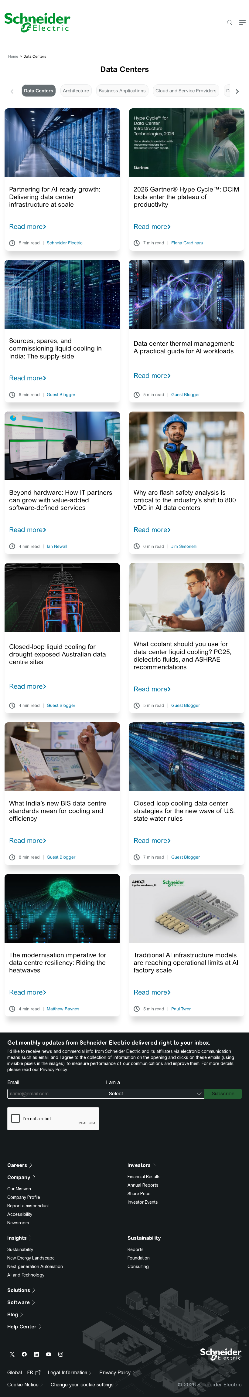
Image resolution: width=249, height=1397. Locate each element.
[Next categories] (237, 90)
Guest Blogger (61, 395)
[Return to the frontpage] (35, 23)
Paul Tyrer (181, 1009)
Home (13, 56)
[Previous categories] (12, 90)
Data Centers (38, 90)
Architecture (76, 90)
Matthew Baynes (63, 1009)
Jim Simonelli (183, 546)
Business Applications (122, 90)
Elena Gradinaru (187, 243)
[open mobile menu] (242, 22)
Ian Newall (57, 546)
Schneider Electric (65, 243)
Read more (26, 226)
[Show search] (229, 22)
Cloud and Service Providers (186, 90)
